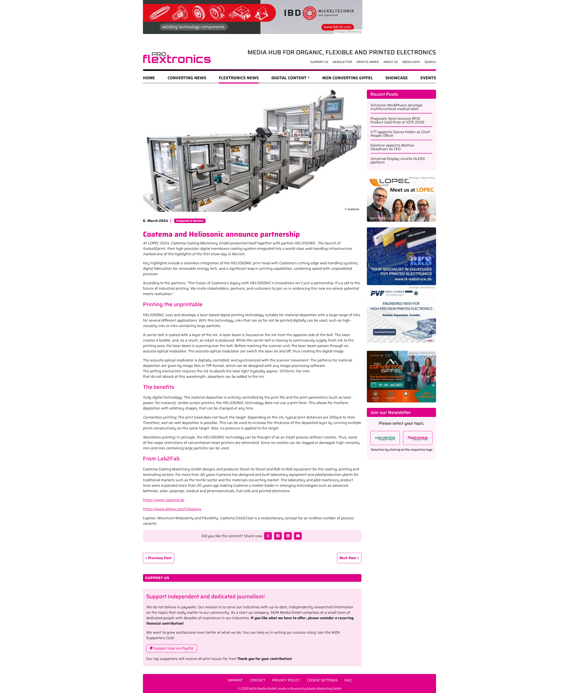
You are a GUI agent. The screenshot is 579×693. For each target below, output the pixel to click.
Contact (257, 680)
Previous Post (160, 558)
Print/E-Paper (368, 62)
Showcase (396, 78)
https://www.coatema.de (163, 500)
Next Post (347, 558)
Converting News (187, 78)
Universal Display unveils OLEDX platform (397, 160)
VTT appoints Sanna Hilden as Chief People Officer (400, 133)
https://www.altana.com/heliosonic (172, 509)
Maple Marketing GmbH (324, 688)
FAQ (347, 680)
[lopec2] (401, 201)
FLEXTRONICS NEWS (239, 78)
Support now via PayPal (173, 648)
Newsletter (342, 62)
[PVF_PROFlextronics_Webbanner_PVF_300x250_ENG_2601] (401, 316)
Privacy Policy (286, 680)
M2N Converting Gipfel (347, 78)
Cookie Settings (322, 680)
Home (149, 78)
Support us (319, 62)
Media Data (411, 62)
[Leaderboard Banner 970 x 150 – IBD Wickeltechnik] (252, 16)
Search (430, 62)
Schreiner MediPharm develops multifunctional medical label (396, 107)
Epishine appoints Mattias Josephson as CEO (392, 147)
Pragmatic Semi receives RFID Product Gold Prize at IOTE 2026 (397, 120)
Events (428, 78)
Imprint (235, 680)
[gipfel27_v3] (401, 376)
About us (390, 62)
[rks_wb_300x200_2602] (401, 256)
